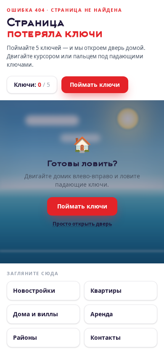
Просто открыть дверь (82, 224)
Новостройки (34, 290)
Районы (25, 337)
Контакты (105, 337)
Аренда (101, 314)
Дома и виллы (35, 314)
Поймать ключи (95, 84)
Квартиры (106, 290)
